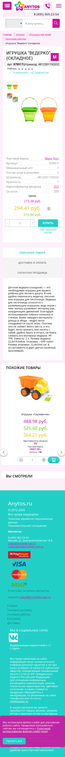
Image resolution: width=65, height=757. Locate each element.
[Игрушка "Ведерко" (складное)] (12, 85)
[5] (32, 69)
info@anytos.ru (19, 701)
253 (56, 187)
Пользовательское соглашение (27, 525)
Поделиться (41, 72)
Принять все (14, 741)
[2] (22, 69)
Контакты (13, 619)
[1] (19, 69)
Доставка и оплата (32, 262)
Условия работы (18, 614)
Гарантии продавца (32, 272)
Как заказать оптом (48, 231)
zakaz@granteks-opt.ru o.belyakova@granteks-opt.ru (25, 545)
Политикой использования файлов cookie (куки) (26, 730)
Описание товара (33, 252)
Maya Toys (52, 158)
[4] (29, 69)
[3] (25, 69)
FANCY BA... (35, 449)
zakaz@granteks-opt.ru (35, 597)
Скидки (12, 606)
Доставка (13, 623)
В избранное (20, 72)
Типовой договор (19, 610)
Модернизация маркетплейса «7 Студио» (30, 647)
